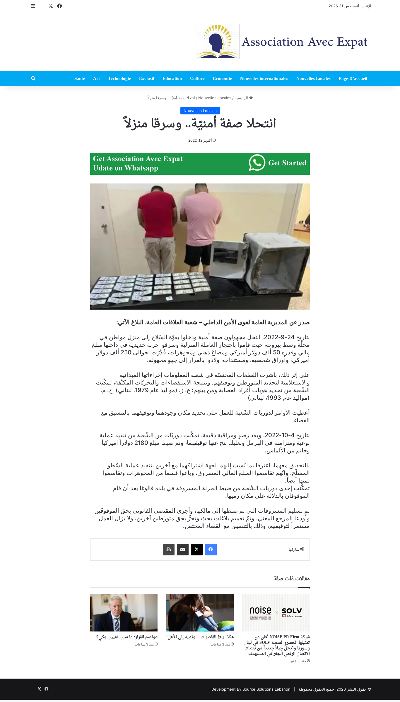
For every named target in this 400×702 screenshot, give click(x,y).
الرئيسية (242, 97)
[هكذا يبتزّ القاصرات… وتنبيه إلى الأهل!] (200, 613)
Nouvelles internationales (264, 78)
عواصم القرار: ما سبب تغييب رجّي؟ (127, 637)
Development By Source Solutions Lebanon (250, 689)
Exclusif (146, 78)
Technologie (119, 78)
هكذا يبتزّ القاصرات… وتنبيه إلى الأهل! (200, 637)
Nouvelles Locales (313, 78)
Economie (222, 78)
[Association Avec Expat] (283, 41)
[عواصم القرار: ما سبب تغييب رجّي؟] (124, 613)
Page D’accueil (353, 78)
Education (172, 78)
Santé (79, 78)
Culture (197, 78)
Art (96, 78)
